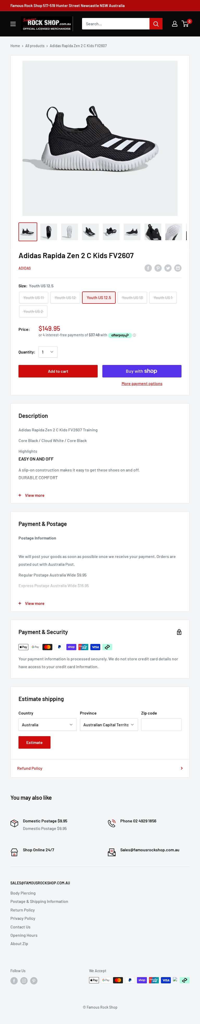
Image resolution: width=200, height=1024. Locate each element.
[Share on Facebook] (148, 268)
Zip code (149, 712)
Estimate (34, 742)
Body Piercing (23, 892)
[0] (185, 24)
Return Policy (22, 909)
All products (35, 46)
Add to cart (58, 371)
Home (15, 46)
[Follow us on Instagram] (24, 980)
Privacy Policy (22, 918)
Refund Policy (29, 768)
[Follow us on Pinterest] (34, 980)
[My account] (174, 24)
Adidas (24, 268)
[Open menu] (13, 24)
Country (25, 712)
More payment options (142, 383)
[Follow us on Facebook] (14, 980)
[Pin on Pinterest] (158, 268)
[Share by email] (178, 268)
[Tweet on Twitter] (168, 268)
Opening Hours (24, 935)
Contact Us (20, 926)
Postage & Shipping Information (39, 901)
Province (88, 712)
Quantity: (26, 351)
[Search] (155, 23)
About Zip (19, 943)
